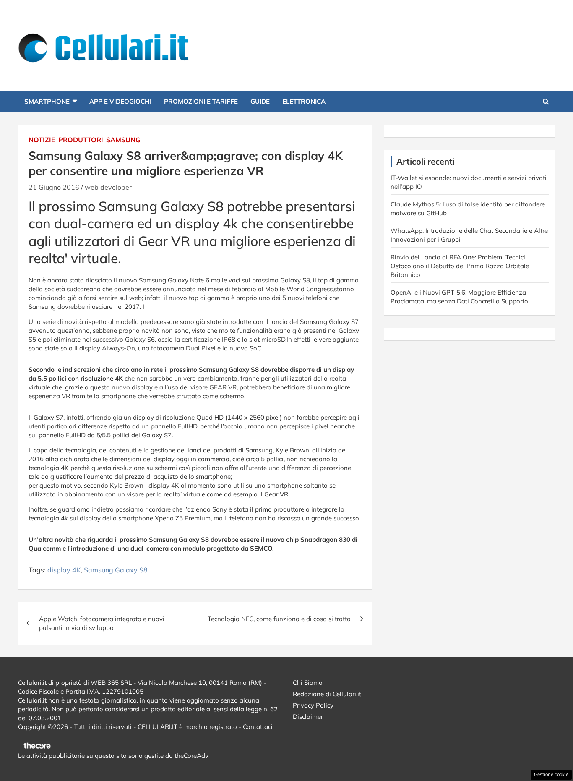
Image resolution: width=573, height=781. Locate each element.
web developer (108, 187)
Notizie (42, 140)
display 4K (64, 570)
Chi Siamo (308, 683)
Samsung (123, 140)
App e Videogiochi (120, 101)
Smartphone (47, 101)
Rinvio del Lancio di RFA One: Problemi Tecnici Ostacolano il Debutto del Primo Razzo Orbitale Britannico (460, 266)
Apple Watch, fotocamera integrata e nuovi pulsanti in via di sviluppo (101, 623)
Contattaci (258, 727)
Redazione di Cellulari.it (327, 694)
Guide (260, 101)
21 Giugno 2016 (54, 187)
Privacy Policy (313, 705)
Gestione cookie (551, 774)
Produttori (80, 140)
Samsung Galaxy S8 (116, 570)
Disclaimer (308, 717)
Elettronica (304, 101)
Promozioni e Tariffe (201, 101)
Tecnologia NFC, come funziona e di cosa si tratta (279, 619)
